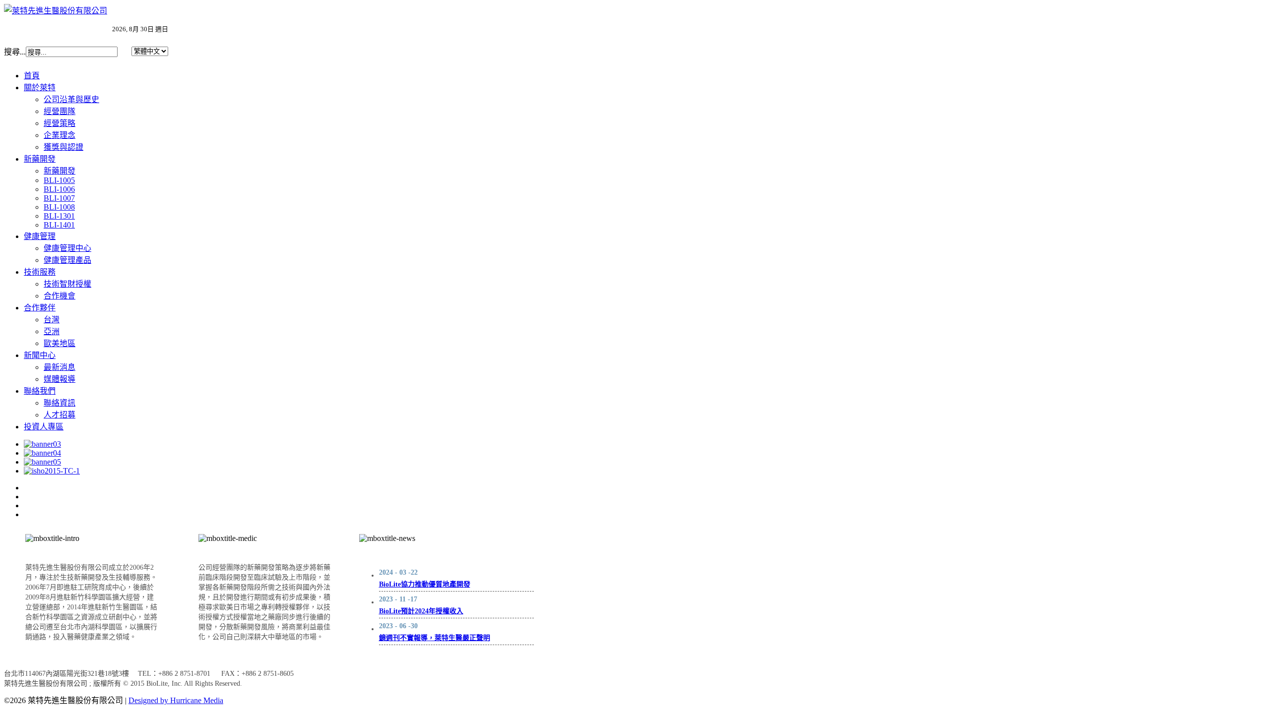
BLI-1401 (59, 225)
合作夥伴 (40, 307)
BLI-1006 (59, 189)
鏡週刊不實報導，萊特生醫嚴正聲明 (434, 638)
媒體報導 (59, 379)
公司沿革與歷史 (71, 99)
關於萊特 (40, 87)
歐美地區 (59, 343)
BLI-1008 (59, 207)
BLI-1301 (59, 216)
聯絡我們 (40, 391)
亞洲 (52, 331)
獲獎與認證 (63, 147)
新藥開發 (40, 159)
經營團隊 (59, 111)
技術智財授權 (67, 284)
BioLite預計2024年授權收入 (421, 611)
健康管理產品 (67, 260)
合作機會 (59, 296)
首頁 (32, 75)
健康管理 (40, 236)
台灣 (52, 319)
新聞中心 (40, 355)
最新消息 (59, 367)
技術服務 (40, 272)
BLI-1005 (59, 180)
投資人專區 (44, 426)
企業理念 (59, 135)
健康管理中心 (67, 248)
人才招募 (59, 415)
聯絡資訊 (59, 403)
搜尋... (15, 52)
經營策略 (59, 123)
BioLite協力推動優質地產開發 (424, 584)
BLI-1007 (59, 198)
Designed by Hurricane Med (173, 700)
